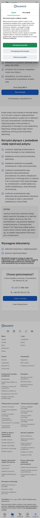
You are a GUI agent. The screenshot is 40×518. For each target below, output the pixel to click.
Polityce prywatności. (10, 38)
